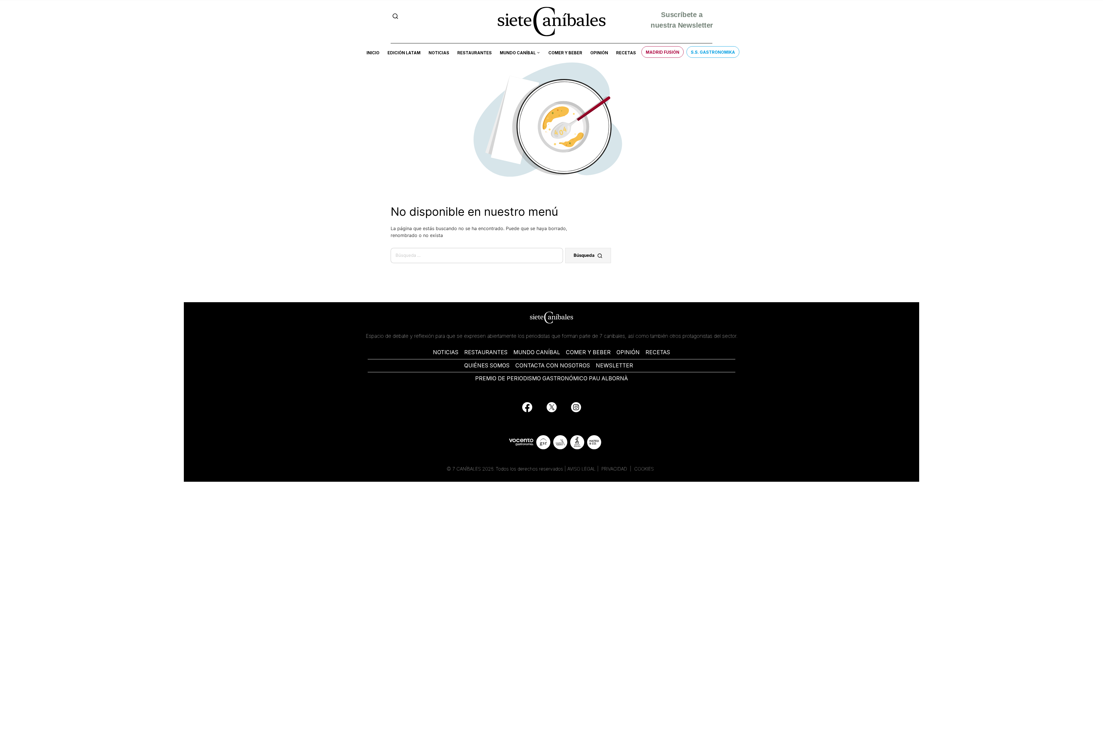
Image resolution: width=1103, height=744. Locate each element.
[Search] (395, 16)
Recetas (626, 52)
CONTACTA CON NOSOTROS (552, 365)
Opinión (599, 52)
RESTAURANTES (486, 352)
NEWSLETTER (614, 365)
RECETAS (657, 352)
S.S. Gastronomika (713, 52)
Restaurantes (474, 52)
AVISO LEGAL (581, 469)
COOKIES (644, 469)
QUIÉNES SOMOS (487, 365)
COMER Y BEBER (588, 352)
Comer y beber (565, 52)
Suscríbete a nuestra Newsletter (681, 21)
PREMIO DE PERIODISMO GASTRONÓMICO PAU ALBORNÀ (551, 378)
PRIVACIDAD (614, 469)
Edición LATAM (404, 52)
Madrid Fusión (662, 52)
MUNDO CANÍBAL (536, 352)
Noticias (439, 52)
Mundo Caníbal (518, 52)
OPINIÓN (628, 352)
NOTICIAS (445, 352)
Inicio (373, 52)
